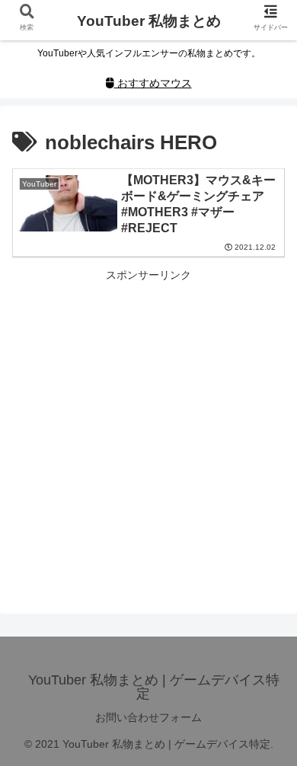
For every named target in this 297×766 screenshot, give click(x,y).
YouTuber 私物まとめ (149, 21)
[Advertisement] (148, 433)
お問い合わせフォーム (148, 717)
